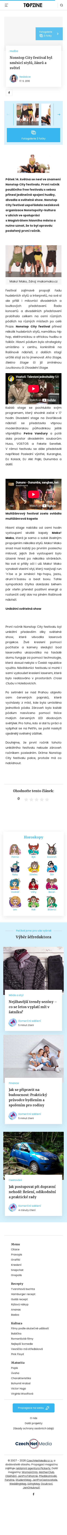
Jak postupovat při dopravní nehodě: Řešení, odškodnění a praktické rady (32, 1192)
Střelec (34, 874)
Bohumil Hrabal (20, 1383)
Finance (14, 1083)
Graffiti (15, 1260)
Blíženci (52, 909)
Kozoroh (51, 857)
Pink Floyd (17, 1354)
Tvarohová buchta (23, 1289)
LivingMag (33, 1484)
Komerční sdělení (29, 1021)
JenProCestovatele (44, 1480)
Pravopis (16, 1254)
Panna (15, 857)
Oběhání (11, 1476)
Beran (52, 892)
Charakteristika (21, 1378)
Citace (15, 1249)
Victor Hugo (18, 1388)
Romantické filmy (22, 1339)
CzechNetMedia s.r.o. (40, 1460)
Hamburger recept (23, 1294)
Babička (16, 1333)
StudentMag (23, 1480)
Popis (14, 1368)
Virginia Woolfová (22, 1394)
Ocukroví (47, 1484)
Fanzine (9, 1480)
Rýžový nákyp (19, 1304)
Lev (15, 909)
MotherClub (46, 1472)
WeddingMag (17, 1484)
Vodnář (15, 892)
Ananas (16, 1309)
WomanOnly (30, 1472)
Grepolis (16, 1275)
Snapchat (17, 1270)
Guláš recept (19, 1299)
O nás (33, 1418)
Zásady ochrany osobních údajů (33, 1428)
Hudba (14, 51)
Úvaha (15, 1373)
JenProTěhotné (28, 1476)
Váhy (33, 892)
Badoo (15, 1315)
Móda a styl (16, 995)
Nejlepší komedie (22, 1344)
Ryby (15, 874)
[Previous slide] (11, 114)
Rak (33, 909)
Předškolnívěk (48, 1476)
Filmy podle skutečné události (30, 1328)
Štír (52, 874)
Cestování (15, 1180)
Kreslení (16, 1265)
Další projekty (33, 1423)
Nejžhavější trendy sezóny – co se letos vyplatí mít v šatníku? (33, 1007)
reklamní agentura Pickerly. (33, 1468)
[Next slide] (56, 114)
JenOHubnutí (31, 1487)
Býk (33, 857)
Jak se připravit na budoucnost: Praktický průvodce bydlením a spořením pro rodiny (28, 1097)
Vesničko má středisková (27, 1349)
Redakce (25, 77)
